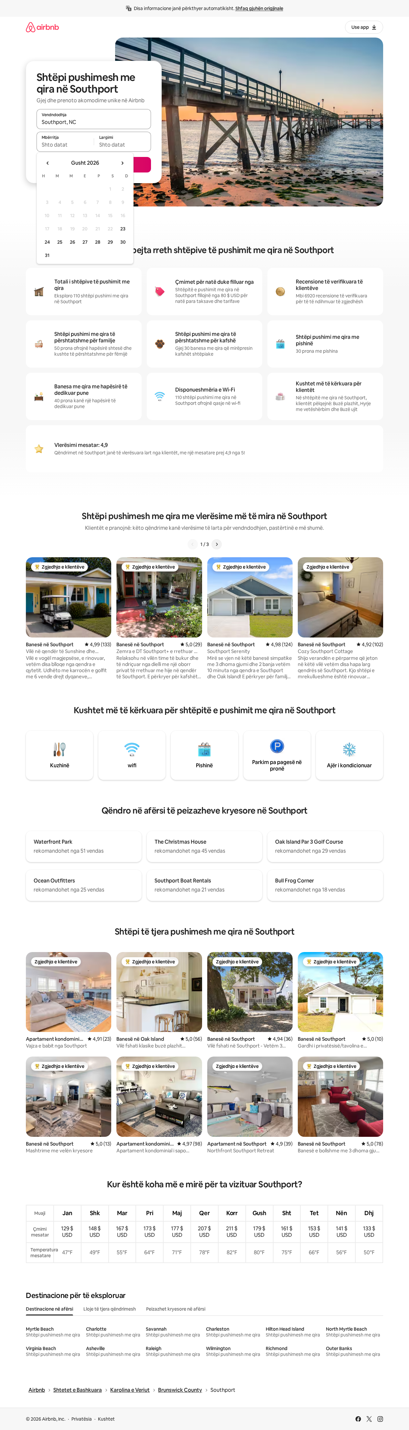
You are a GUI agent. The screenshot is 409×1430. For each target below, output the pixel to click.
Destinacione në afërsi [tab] (49, 1309)
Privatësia (81, 1419)
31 (47, 255)
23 (122, 229)
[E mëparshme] (193, 544)
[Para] (216, 544)
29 (110, 242)
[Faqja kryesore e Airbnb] (42, 27)
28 (97, 242)
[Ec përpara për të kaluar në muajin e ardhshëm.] (122, 163)
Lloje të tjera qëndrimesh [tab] (109, 1309)
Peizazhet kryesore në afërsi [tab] (175, 1309)
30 (123, 242)
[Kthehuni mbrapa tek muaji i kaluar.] (48, 163)
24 (47, 242)
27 (85, 242)
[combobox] (94, 122)
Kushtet (106, 1419)
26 (72, 242)
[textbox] (65, 145)
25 (59, 242)
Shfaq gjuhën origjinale (259, 8)
